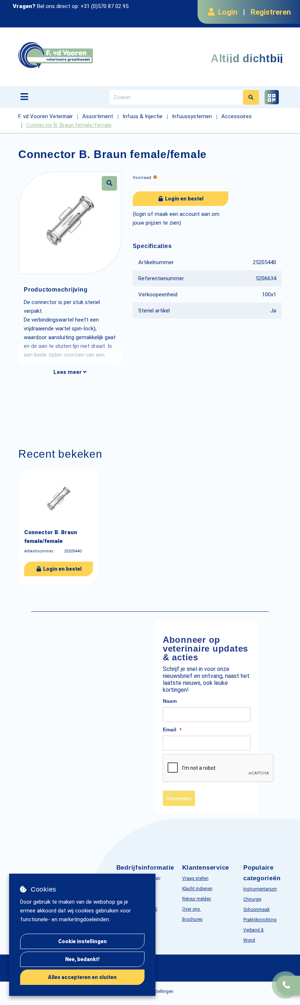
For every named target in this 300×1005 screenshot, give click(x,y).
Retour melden (196, 898)
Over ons (191, 909)
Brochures (192, 919)
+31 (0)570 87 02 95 (104, 6)
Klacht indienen (197, 888)
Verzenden (178, 798)
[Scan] (272, 97)
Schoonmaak (256, 909)
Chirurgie (252, 899)
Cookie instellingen (82, 941)
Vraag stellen (195, 878)
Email (172, 730)
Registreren (271, 12)
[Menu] (24, 96)
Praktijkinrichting (260, 919)
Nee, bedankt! (82, 959)
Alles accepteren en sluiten (82, 977)
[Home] (93, 55)
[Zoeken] (251, 97)
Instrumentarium (260, 889)
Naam (170, 701)
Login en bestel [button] (183, 199)
